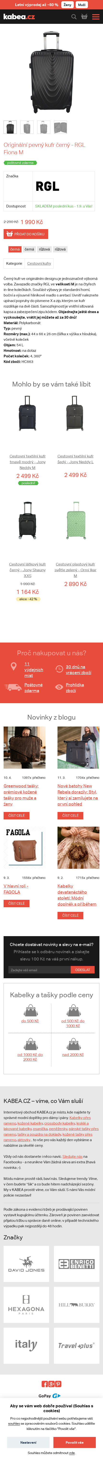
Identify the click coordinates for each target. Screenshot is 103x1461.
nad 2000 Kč (73, 1054)
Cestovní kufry (39, 263)
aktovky (23, 1140)
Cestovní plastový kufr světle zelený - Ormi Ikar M (76, 570)
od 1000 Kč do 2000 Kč (30, 1057)
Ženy (67, 5)
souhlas (14, 1423)
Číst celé (16, 815)
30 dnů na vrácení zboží (78, 669)
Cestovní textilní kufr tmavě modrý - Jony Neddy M (28, 462)
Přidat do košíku (29, 234)
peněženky (58, 1129)
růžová (44, 249)
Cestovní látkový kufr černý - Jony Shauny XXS (27, 570)
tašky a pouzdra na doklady (39, 1134)
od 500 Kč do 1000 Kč (73, 1023)
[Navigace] (94, 17)
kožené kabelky (30, 1123)
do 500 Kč (30, 1021)
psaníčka (40, 1129)
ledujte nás (74, 1156)
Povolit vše (75, 1442)
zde (72, 1453)
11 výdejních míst (33, 669)
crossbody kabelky (59, 1123)
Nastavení (28, 1442)
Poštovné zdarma (33, 687)
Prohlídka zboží (75, 687)
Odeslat (82, 970)
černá (15, 249)
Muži (82, 5)
